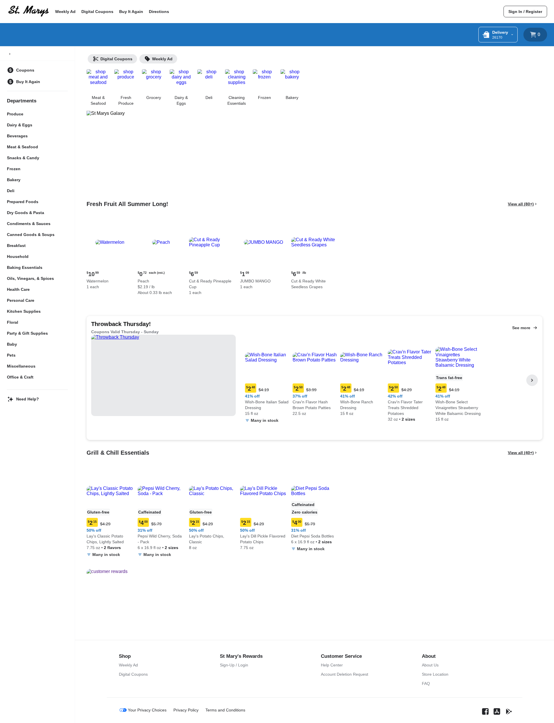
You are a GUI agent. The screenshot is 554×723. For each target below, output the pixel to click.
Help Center (332, 665)
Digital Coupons (97, 11)
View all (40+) (521, 452)
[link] (525, 11)
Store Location (435, 674)
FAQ (426, 683)
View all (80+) (521, 204)
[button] (110, 255)
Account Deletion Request (344, 674)
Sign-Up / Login (234, 665)
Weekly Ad (65, 11)
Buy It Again (131, 11)
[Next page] (532, 380)
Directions (159, 11)
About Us (430, 665)
